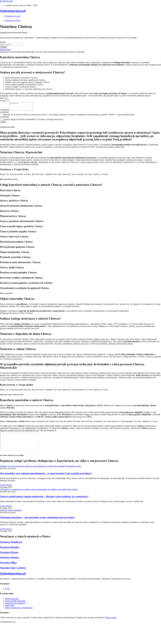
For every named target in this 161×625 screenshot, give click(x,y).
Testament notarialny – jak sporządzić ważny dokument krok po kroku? (37, 517)
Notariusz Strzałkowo (11, 542)
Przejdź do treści (6, 1)
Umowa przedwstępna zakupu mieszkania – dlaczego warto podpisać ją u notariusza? (44, 496)
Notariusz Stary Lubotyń (13, 567)
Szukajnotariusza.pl (13, 10)
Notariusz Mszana (9, 552)
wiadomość (5, 110)
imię (2, 98)
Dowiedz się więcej (13, 16)
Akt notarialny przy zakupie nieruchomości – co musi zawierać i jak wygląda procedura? (46, 473)
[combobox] (11, 44)
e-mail (2, 101)
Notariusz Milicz (8, 562)
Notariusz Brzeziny (9, 547)
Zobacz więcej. (111, 617)
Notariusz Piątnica (9, 557)
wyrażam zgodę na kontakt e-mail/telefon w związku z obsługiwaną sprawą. (33, 119)
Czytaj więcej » (6, 485)
